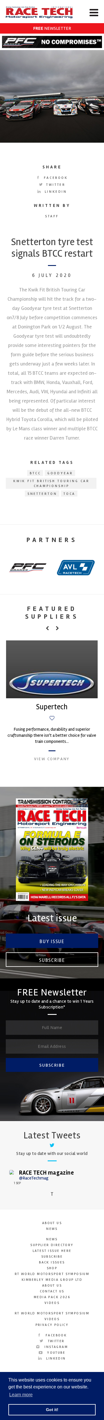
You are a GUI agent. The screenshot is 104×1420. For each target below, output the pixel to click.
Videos (52, 1303)
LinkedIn (55, 192)
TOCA (70, 494)
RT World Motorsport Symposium (52, 1274)
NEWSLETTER (52, 28)
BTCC (35, 473)
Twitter (55, 185)
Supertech (52, 707)
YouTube (55, 1353)
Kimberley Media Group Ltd (52, 1280)
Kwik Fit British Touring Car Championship (51, 483)
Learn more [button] (21, 1394)
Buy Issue (52, 941)
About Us (52, 1223)
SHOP (52, 1268)
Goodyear (60, 473)
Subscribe (52, 960)
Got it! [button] (52, 1409)
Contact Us (52, 1291)
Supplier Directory (51, 1245)
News (52, 1229)
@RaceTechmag (34, 1178)
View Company (52, 758)
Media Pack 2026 (52, 1297)
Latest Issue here (52, 1251)
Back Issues (52, 1262)
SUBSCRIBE (52, 1065)
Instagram (55, 1347)
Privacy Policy (52, 1325)
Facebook (55, 178)
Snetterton (42, 494)
